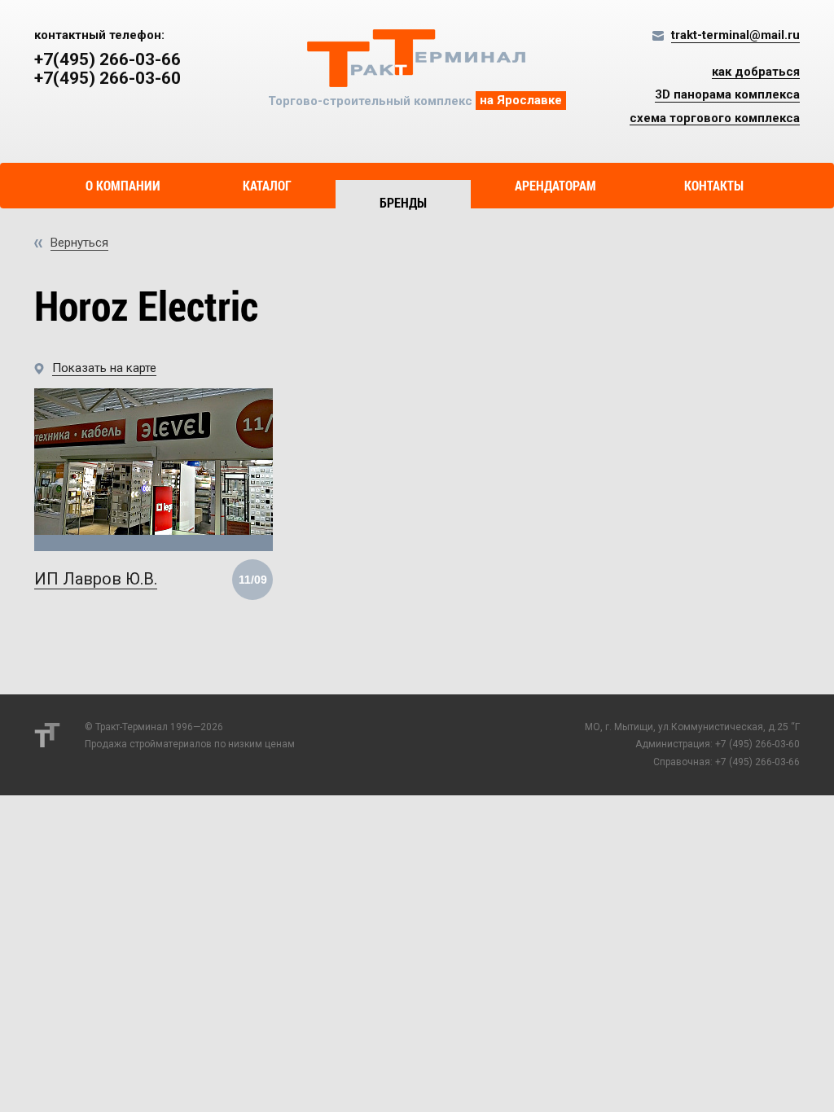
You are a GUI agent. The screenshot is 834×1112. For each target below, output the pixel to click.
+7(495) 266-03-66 (107, 59)
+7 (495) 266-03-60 (757, 744)
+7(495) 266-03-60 (107, 78)
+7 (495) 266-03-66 (757, 762)
